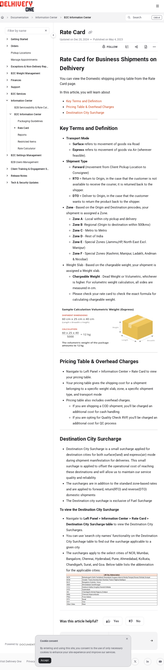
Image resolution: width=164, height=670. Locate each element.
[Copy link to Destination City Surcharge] (127, 439)
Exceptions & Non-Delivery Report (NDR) (30, 66)
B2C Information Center (77, 17)
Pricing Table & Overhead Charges (90, 107)
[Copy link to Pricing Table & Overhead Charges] (145, 361)
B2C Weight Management (25, 73)
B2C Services (18, 93)
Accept (45, 660)
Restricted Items (27, 141)
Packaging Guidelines (30, 120)
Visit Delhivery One (10, 661)
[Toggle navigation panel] (53, 35)
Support (15, 86)
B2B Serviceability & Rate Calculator (31, 107)
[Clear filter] (45, 30)
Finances (16, 80)
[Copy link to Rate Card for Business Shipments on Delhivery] (91, 68)
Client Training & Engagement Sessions (30, 168)
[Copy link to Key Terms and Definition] (124, 128)
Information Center (46, 17)
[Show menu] (157, 6)
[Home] (17, 6)
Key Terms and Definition (84, 101)
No (138, 621)
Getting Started (19, 39)
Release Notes (19, 175)
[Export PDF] (145, 47)
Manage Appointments (24, 59)
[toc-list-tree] (127, 47)
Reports (22, 134)
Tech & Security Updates (24, 182)
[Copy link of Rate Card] (90, 32)
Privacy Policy (34, 661)
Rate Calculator (26, 148)
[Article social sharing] (136, 47)
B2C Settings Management (26, 155)
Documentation (20, 17)
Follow (111, 46)
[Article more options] (154, 47)
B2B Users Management (24, 161)
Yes (116, 621)
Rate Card (23, 127)
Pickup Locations (21, 52)
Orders (14, 45)
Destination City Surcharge (85, 113)
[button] (144, 17)
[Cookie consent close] (127, 639)
